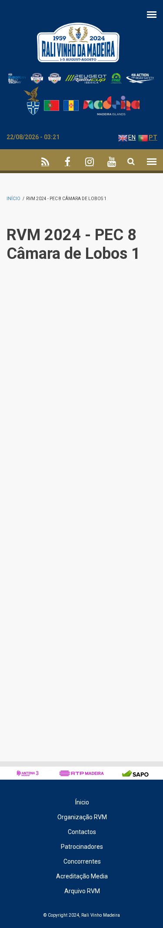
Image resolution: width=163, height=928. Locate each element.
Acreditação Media (82, 876)
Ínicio (82, 802)
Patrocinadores (82, 847)
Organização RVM (82, 817)
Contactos (82, 832)
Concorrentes (82, 861)
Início (13, 198)
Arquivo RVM (82, 891)
